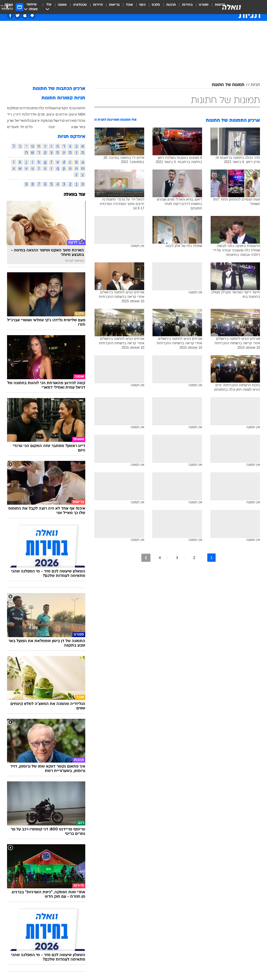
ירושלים (56, 120)
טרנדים (79, 120)
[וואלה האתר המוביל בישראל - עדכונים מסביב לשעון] (231, 7)
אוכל (129, 5)
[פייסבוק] (10, 15)
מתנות (32, 108)
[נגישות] (7, 7)
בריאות (114, 5)
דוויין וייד (14, 114)
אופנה (62, 5)
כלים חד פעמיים (20, 127)
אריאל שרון (15, 120)
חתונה (80, 108)
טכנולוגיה (80, 5)
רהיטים (21, 108)
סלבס (156, 5)
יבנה (51, 127)
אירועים (68, 120)
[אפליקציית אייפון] (25, 15)
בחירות (187, 5)
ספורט (204, 5)
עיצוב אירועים (66, 114)
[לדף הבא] (145, 558)
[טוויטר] (17, 15)
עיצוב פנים (46, 114)
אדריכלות (29, 114)
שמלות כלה (47, 108)
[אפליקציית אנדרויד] (32, 15)
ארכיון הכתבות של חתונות (59, 89)
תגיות (255, 85)
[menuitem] (201, 7)
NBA (81, 114)
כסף (142, 5)
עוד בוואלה (74, 194)
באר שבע (78, 127)
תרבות (171, 5)
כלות (27, 120)
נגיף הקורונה (65, 108)
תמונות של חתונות (228, 85)
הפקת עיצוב (40, 120)
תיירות (98, 5)
